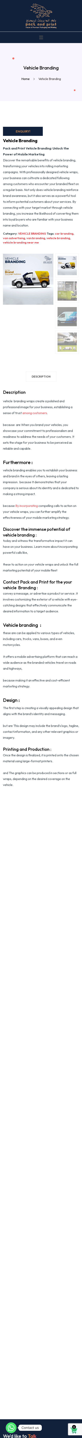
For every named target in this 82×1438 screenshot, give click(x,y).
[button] (41, 37)
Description (41, 376)
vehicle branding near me (21, 242)
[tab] (41, 377)
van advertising (14, 238)
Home (26, 79)
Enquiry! (23, 131)
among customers (34, 413)
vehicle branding (58, 238)
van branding (35, 238)
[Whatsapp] (11, 1427)
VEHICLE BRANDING (32, 233)
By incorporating (26, 506)
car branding (64, 233)
